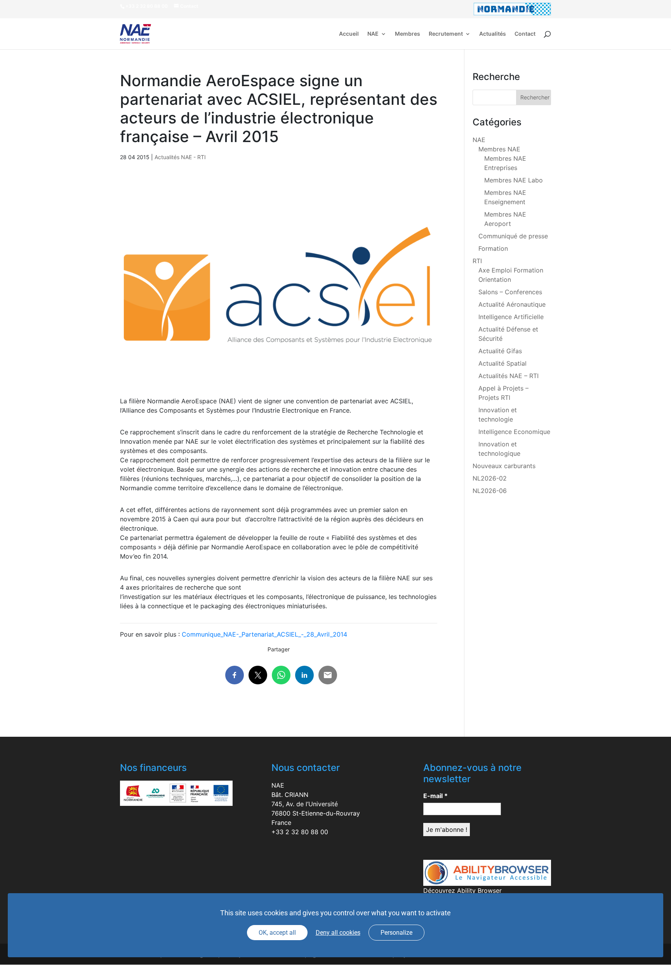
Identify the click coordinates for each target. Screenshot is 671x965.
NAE (373, 34)
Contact (525, 34)
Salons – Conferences (510, 292)
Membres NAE (499, 149)
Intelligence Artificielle (511, 317)
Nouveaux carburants (504, 466)
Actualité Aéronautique (512, 304)
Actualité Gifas (500, 351)
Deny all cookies (338, 932)
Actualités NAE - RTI (180, 157)
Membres (407, 34)
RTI (477, 261)
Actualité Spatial (502, 363)
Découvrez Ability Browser (462, 890)
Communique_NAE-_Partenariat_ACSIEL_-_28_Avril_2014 (264, 634)
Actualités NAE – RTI (508, 376)
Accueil (349, 34)
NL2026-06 (490, 491)
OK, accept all (277, 932)
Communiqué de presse (513, 236)
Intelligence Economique (514, 432)
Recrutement (446, 34)
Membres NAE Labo (513, 180)
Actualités (492, 34)
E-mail (435, 796)
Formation (493, 248)
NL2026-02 (490, 478)
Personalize (396, 932)
